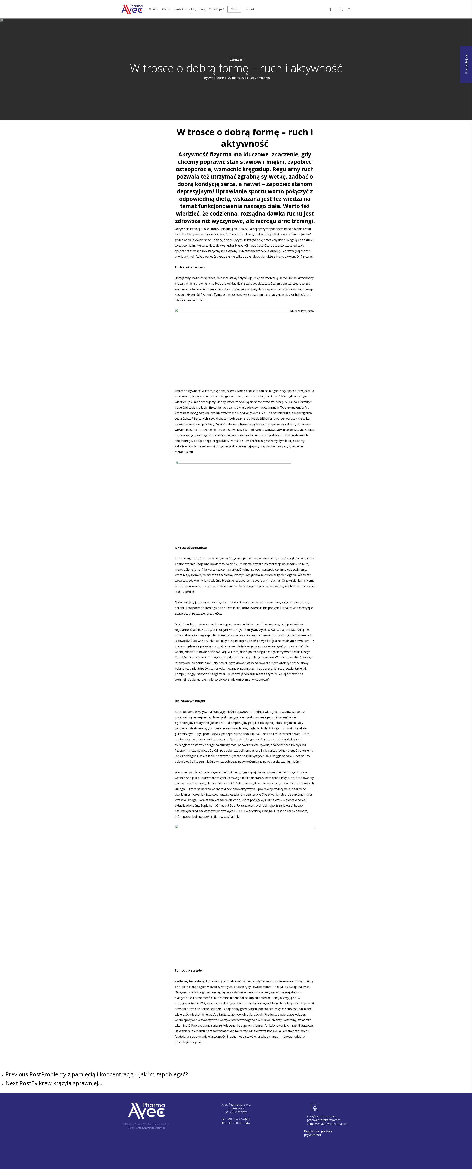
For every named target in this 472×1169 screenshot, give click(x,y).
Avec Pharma (217, 78)
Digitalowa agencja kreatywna (150, 1127)
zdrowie (236, 60)
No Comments (260, 78)
